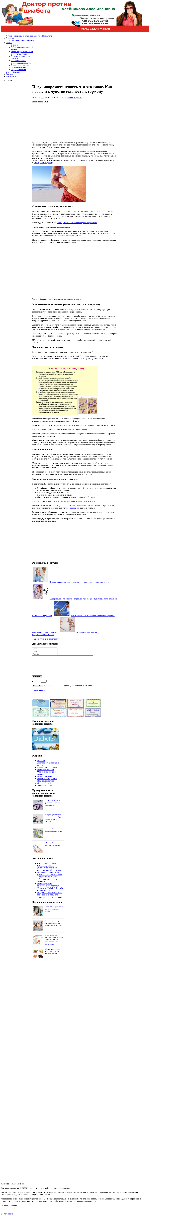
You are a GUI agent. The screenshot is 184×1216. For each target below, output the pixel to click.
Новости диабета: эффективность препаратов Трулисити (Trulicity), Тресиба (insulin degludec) (50, 886)
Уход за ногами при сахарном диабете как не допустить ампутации (54, 909)
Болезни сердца (44, 495)
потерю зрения (72, 508)
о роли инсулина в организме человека (64, 299)
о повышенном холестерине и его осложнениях (67, 429)
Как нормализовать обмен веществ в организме (77, 223)
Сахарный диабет (74, 97)
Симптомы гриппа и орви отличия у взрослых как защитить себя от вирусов (53, 923)
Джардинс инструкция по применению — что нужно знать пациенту (53, 803)
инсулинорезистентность (47, 639)
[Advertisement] (75, 121)
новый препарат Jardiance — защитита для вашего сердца (70, 501)
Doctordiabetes (7, 1214)
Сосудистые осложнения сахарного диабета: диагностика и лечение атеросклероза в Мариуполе (49, 866)
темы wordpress (38, 690)
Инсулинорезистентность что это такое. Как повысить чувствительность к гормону (49, 894)
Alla (42, 97)
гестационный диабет (43, 163)
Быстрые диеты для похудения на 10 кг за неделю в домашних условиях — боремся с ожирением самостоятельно (54, 939)
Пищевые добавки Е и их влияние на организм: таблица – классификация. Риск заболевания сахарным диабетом (50, 876)
